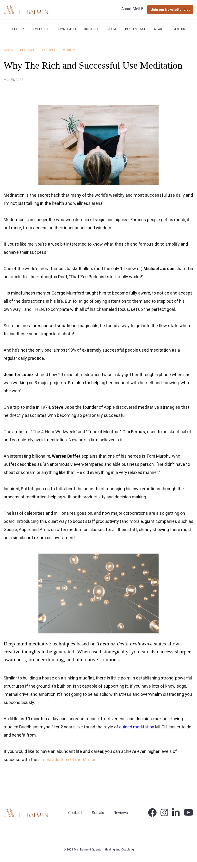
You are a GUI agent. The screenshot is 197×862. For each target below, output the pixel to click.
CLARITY (18, 29)
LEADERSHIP (49, 50)
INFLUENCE (91, 29)
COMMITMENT (67, 29)
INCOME (112, 29)
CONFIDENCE (40, 29)
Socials (98, 812)
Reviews (121, 812)
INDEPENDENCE (135, 29)
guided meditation (136, 726)
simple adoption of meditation (67, 759)
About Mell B (132, 8)
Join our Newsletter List (170, 10)
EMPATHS (178, 29)
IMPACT (159, 29)
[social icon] (152, 814)
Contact (75, 812)
